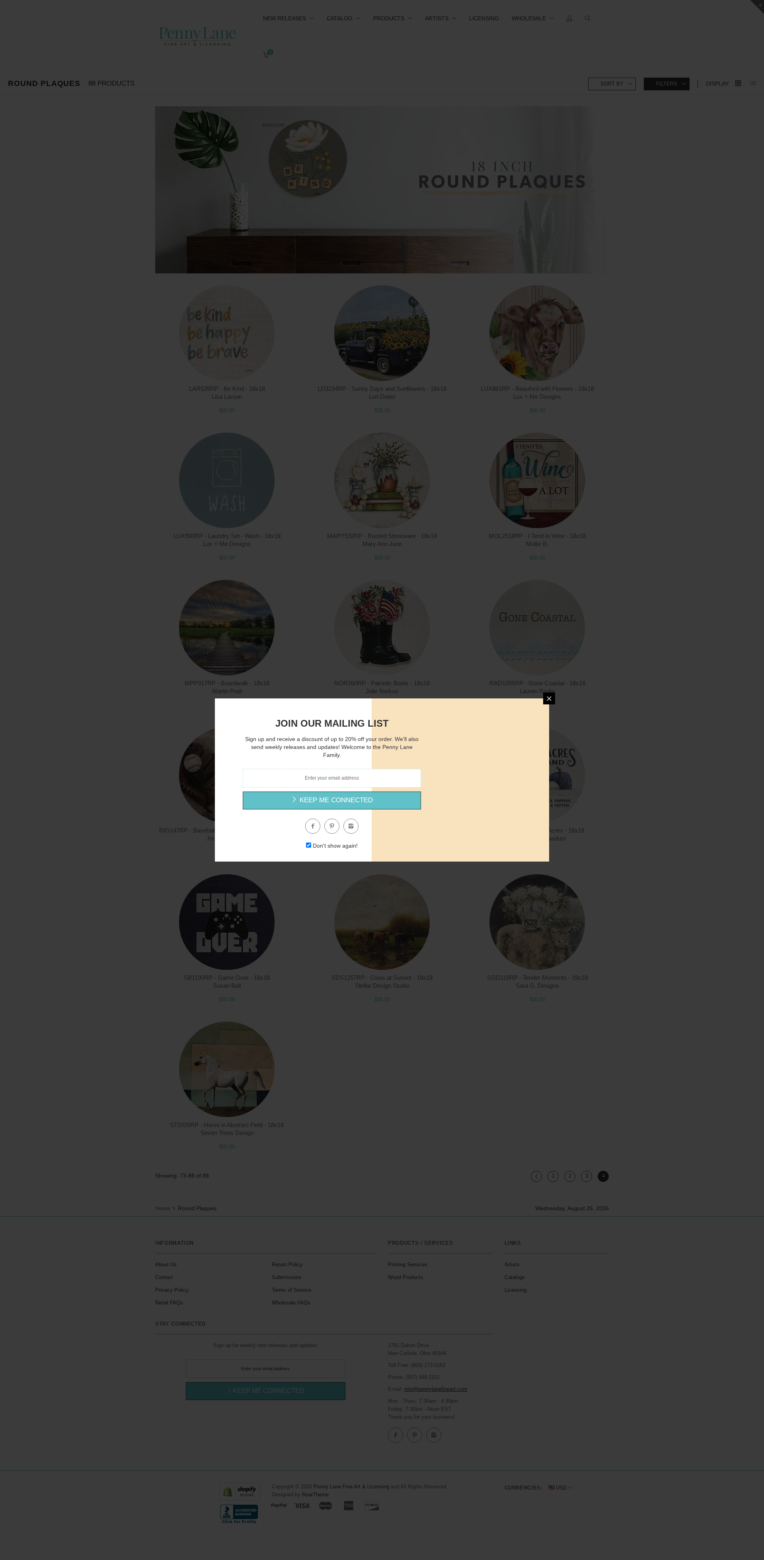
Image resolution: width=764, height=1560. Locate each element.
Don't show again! (335, 845)
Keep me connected (335, 800)
